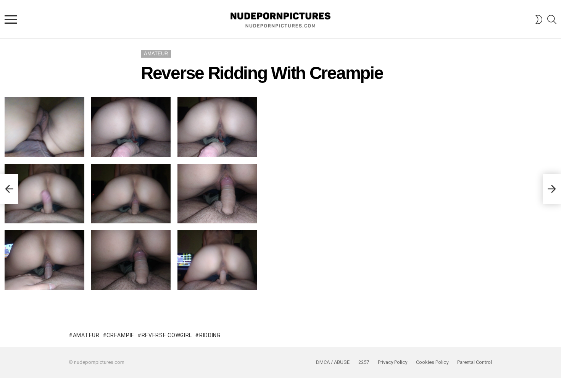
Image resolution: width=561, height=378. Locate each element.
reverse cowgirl (167, 335)
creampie (120, 335)
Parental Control (474, 362)
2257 (363, 362)
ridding (210, 335)
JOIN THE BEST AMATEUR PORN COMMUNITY (280, 303)
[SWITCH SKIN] (538, 19)
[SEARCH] (551, 19)
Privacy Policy (392, 362)
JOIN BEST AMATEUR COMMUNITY (280, 314)
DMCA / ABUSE (333, 362)
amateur (86, 335)
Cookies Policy (432, 362)
